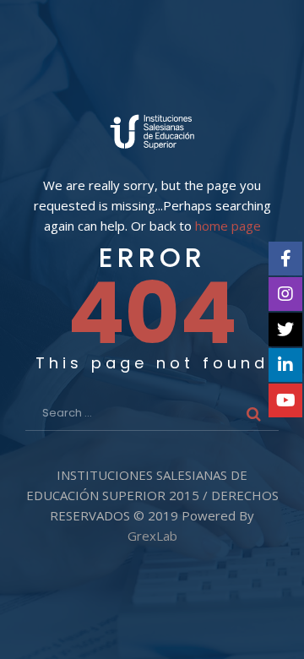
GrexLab (152, 535)
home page (228, 226)
